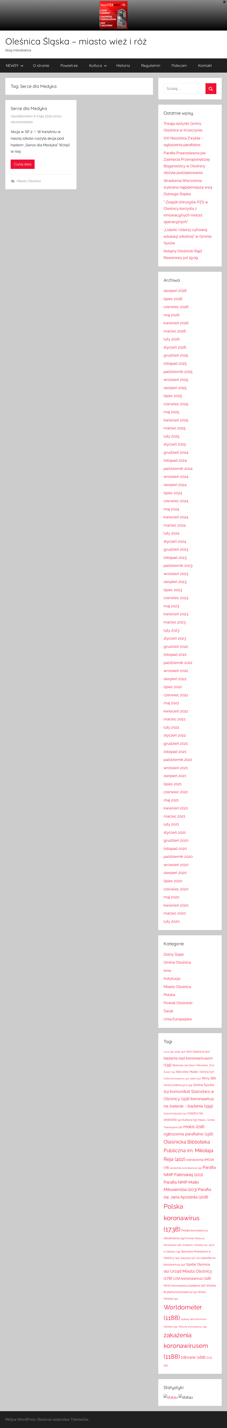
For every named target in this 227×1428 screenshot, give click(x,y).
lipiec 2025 (173, 396)
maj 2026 (171, 315)
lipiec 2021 (173, 784)
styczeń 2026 (175, 347)
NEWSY (12, 65)
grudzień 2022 (176, 646)
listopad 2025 (175, 363)
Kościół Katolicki (175, 1113)
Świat (168, 1011)
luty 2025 (171, 436)
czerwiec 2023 (176, 598)
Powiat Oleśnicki (178, 1003)
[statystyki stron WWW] (171, 1397)
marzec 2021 (174, 816)
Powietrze (69, 65)
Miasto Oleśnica (29, 181)
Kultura (95, 65)
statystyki (188, 1258)
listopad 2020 (175, 848)
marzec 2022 (175, 719)
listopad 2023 (175, 557)
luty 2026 (172, 339)
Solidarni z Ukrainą (195, 1245)
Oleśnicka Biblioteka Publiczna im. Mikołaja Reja (188, 1150)
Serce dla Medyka (29, 108)
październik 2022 (178, 662)
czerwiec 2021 (176, 792)
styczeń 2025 (175, 444)
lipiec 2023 (173, 590)
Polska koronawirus (182, 1217)
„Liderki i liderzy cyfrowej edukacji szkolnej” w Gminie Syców (188, 236)
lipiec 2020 (173, 881)
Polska (169, 994)
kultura (189, 1119)
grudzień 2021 (176, 743)
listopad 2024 (175, 460)
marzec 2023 (175, 622)
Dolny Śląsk (174, 954)
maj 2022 (171, 703)
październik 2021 (178, 759)
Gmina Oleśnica (177, 962)
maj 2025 (171, 412)
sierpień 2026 (175, 290)
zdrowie (193, 1357)
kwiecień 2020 (176, 905)
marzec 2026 (175, 331)
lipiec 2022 (173, 687)
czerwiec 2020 (176, 889)
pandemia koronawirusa (186, 1168)
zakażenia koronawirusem (186, 1346)
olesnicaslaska (22, 122)
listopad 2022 (175, 654)
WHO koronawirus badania (184, 1285)
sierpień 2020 (175, 872)
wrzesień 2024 (176, 476)
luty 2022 (171, 727)
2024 (169, 1051)
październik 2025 (178, 371)
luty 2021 (171, 824)
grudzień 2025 (176, 355)
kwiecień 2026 (176, 323)
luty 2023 (171, 630)
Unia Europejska (178, 1019)
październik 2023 (178, 565)
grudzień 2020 (176, 840)
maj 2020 (171, 897)
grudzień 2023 (176, 549)
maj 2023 (171, 606)
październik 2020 (178, 856)
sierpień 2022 (175, 679)
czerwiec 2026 (176, 307)
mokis (193, 1126)
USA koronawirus (192, 1278)
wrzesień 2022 (176, 670)
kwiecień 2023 (176, 614)
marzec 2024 (175, 525)
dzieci (195, 1078)
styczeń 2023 (175, 638)
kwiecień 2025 (176, 420)
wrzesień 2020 (176, 865)
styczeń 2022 (175, 735)
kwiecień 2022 (176, 711)
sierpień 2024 (175, 484)
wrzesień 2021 (176, 768)
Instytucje (172, 978)
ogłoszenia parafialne (188, 1134)
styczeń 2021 (175, 832)
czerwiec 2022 (176, 695)
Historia (123, 65)
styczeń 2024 (175, 541)
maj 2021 (171, 800)
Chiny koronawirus (176, 1078)
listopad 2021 (175, 751)
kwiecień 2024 (176, 517)
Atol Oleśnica (198, 1051)
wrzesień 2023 (176, 573)
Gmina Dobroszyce (178, 1085)
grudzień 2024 (176, 452)
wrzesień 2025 (176, 379)
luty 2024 (171, 533)
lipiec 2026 (173, 299)
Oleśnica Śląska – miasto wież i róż (76, 41)
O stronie (41, 65)
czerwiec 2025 (176, 404)
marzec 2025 (175, 428)
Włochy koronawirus (192, 1326)
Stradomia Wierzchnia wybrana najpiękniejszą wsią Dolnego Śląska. (188, 187)
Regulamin (150, 65)
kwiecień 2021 (176, 808)
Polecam (179, 65)
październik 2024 (178, 468)
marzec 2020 (175, 913)
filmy (209, 1078)
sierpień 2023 (175, 581)
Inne (167, 970)
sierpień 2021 (175, 776)
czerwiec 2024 (176, 501)
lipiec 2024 (173, 493)
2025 (180, 1051)
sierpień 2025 (175, 388)
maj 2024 (171, 509)
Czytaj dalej (22, 164)
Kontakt (205, 65)
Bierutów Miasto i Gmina (195, 1071)
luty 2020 (172, 921)
